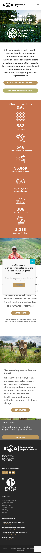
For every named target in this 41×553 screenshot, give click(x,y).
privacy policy (21, 280)
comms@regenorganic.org (9, 534)
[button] (38, 5)
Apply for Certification (9, 500)
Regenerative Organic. (18, 548)
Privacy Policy (6, 511)
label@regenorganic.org (8, 529)
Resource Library (7, 502)
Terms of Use (6, 512)
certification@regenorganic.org (10, 523)
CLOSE (33, 261)
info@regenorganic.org (8, 539)
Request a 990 (6, 505)
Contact (4, 504)
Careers (4, 509)
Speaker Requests (8, 507)
